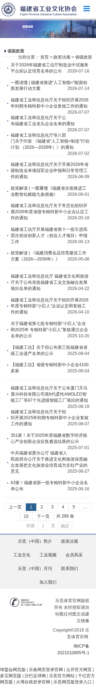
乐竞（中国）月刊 (35, 568)
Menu (86, 8)
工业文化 (21, 555)
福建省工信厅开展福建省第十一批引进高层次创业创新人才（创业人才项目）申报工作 (49, 235)
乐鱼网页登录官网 (46, 669)
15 (26, 516)
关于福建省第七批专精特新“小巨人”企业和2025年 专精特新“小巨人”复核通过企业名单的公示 (49, 329)
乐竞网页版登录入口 (72, 682)
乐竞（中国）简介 (35, 541)
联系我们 (69, 568)
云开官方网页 (79, 669)
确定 (65, 526)
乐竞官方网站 (62, 675)
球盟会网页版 (13, 669)
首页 (44, 57)
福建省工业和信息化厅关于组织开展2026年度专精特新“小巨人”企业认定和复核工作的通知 (50, 306)
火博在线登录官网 (33, 682)
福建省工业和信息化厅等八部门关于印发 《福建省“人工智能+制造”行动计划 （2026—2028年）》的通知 (50, 141)
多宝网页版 (10, 675)
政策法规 (61, 57)
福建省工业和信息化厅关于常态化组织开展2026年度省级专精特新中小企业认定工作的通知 (50, 211)
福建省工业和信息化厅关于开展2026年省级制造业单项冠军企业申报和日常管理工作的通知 (50, 170)
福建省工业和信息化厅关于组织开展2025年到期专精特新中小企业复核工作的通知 (50, 418)
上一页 (15, 507)
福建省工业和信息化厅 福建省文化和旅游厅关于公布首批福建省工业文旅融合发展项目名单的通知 (50, 282)
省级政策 (83, 57)
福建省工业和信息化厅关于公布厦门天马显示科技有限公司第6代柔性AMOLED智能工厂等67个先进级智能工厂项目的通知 (49, 394)
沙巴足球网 (35, 675)
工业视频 (48, 555)
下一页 (43, 516)
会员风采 (74, 555)
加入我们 (48, 582)
